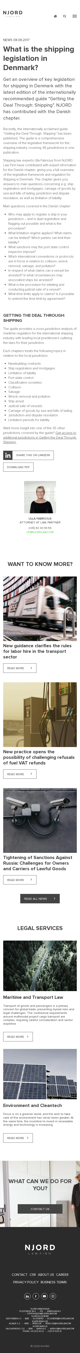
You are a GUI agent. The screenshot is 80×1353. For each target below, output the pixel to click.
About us (46, 1275)
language (55, 16)
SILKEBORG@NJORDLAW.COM (60, 1319)
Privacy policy (26, 1282)
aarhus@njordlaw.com (62, 1329)
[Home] (12, 14)
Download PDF (18, 467)
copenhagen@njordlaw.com (42, 1314)
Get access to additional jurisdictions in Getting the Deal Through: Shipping (40, 437)
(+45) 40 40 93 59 (40, 528)
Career (62, 1275)
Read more (21, 668)
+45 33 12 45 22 (37, 1331)
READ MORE (15, 1037)
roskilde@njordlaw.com (58, 1323)
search (64, 16)
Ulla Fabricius (44, 160)
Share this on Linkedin (33, 455)
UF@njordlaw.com (40, 532)
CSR (33, 1275)
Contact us (40, 1209)
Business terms (54, 1282)
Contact (20, 1275)
